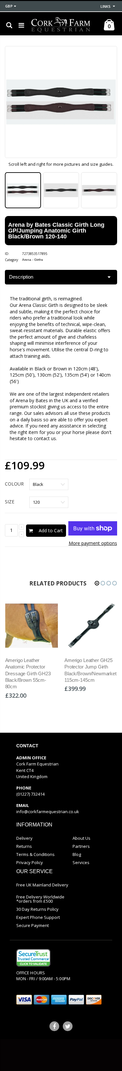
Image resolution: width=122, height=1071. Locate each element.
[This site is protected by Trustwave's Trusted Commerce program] (33, 958)
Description (21, 277)
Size (9, 502)
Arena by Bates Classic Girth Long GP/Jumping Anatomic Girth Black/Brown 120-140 (56, 231)
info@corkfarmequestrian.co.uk (47, 811)
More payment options (93, 543)
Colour (14, 484)
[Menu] (21, 25)
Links (106, 6)
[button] (97, 583)
